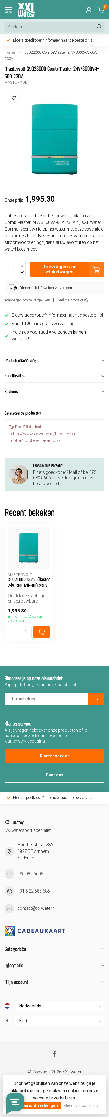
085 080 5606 (30, 873)
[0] (101, 10)
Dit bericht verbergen (36, 1105)
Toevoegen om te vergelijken (27, 300)
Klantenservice (55, 755)
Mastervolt (17, 82)
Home (10, 52)
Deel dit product (70, 300)
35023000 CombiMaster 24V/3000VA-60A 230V (29, 582)
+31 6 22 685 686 (33, 891)
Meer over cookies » (81, 1105)
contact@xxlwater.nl (36, 908)
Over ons (55, 775)
